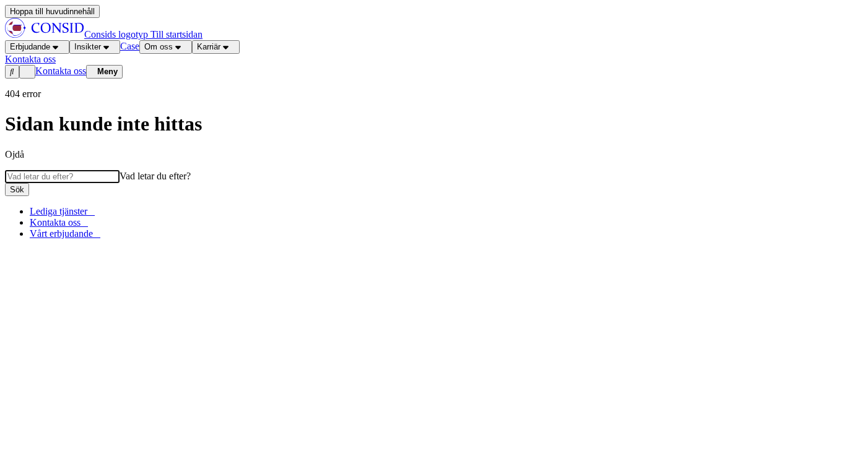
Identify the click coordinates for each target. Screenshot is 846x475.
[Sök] (12, 72)
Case (129, 46)
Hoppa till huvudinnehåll (52, 11)
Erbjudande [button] (30, 46)
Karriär (208, 46)
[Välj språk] (27, 72)
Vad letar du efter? (155, 176)
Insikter (87, 46)
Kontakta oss (60, 71)
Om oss (158, 46)
